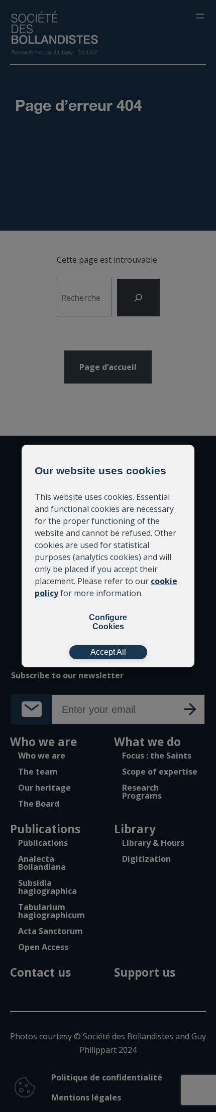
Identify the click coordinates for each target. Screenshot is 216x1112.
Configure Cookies (108, 622)
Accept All (108, 652)
